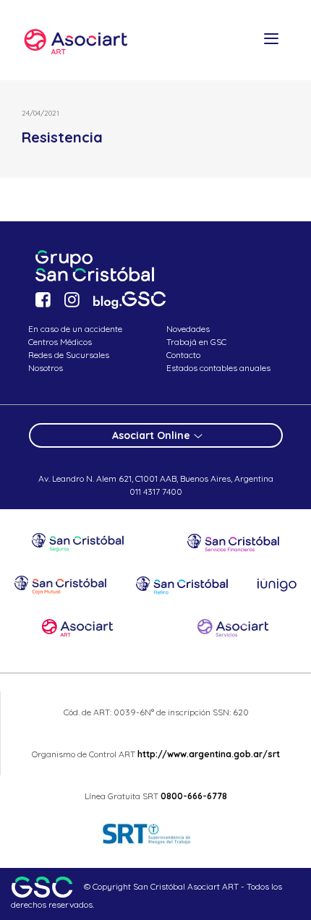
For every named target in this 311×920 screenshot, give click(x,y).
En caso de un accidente (75, 328)
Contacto (183, 354)
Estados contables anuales (218, 367)
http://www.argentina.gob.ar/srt (207, 754)
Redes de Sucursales (68, 354)
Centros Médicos (60, 341)
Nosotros (45, 367)
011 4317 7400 (155, 491)
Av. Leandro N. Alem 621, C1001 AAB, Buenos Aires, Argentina (155, 478)
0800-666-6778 (194, 796)
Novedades (188, 328)
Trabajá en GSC (196, 341)
